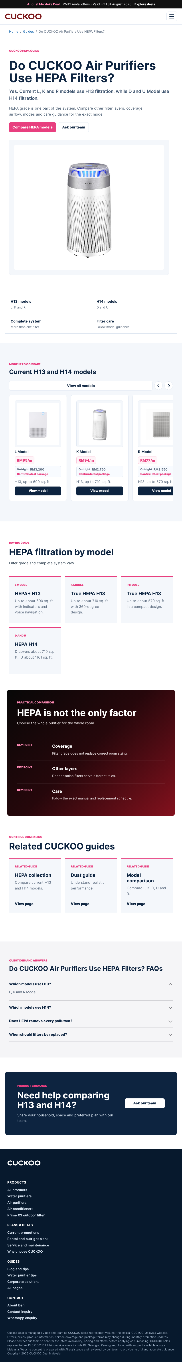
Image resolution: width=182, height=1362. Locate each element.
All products (17, 1190)
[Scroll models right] (168, 385)
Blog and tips (18, 1269)
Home (13, 32)
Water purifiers (19, 1196)
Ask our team (73, 127)
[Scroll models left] (158, 385)
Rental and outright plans (27, 1239)
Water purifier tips (22, 1275)
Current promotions (23, 1232)
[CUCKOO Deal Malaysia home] (84, 16)
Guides (28, 32)
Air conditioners (20, 1209)
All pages (14, 1288)
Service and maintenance (28, 1245)
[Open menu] (171, 16)
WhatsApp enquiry (22, 1318)
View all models (81, 385)
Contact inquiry (19, 1312)
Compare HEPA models (32, 127)
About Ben (15, 1305)
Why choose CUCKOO (25, 1251)
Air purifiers (16, 1202)
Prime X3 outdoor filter (26, 1215)
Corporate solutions (23, 1282)
